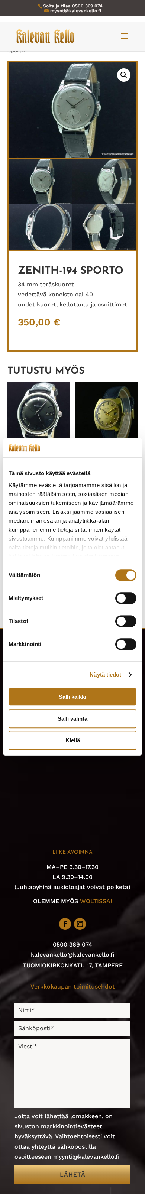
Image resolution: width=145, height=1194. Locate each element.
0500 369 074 (87, 6)
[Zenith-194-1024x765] (41, 202)
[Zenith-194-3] (41, 247)
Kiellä (72, 740)
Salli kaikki (72, 697)
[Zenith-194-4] (104, 247)
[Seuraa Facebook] (65, 924)
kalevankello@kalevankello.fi (73, 954)
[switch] (125, 598)
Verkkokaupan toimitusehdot (72, 986)
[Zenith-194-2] (104, 202)
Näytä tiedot (105, 674)
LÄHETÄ (73, 1174)
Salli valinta (72, 719)
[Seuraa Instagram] (80, 924)
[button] (123, 75)
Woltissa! (96, 901)
